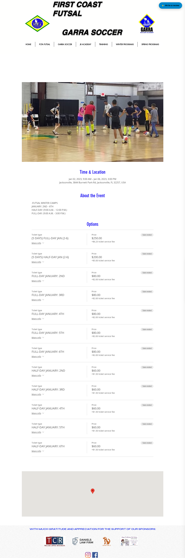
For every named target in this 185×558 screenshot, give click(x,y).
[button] (44, 44)
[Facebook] (95, 555)
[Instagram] (88, 555)
